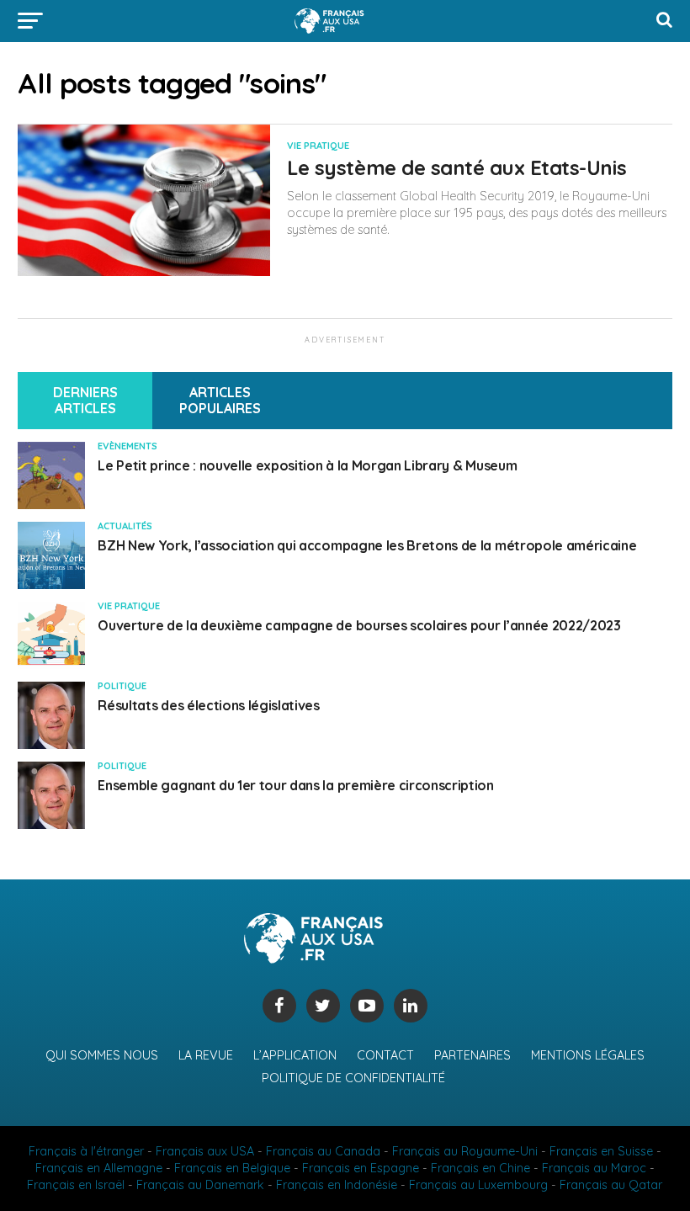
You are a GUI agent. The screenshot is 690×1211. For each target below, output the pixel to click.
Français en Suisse (601, 1151)
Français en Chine (480, 1168)
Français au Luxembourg (478, 1184)
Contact (385, 1055)
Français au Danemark (200, 1184)
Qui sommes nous (101, 1055)
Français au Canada (323, 1151)
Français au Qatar (611, 1184)
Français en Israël (76, 1184)
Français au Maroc (594, 1168)
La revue (205, 1055)
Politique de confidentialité (353, 1078)
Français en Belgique (232, 1168)
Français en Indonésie (336, 1184)
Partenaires (472, 1055)
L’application (295, 1055)
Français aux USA (205, 1151)
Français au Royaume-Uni (465, 1151)
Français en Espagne (360, 1168)
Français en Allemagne (98, 1168)
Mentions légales (588, 1055)
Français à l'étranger (86, 1151)
